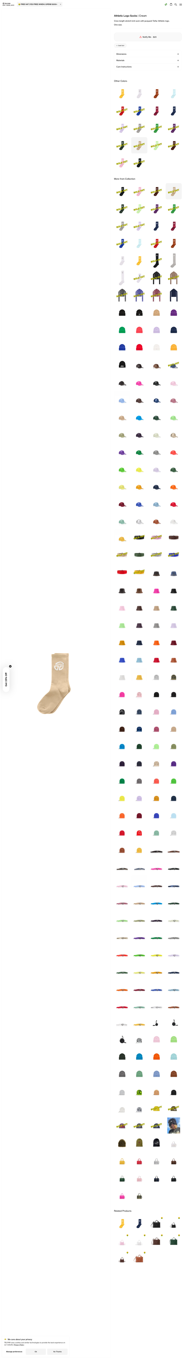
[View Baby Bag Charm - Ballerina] (139, 1177)
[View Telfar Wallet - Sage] (156, 831)
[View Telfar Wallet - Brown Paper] (156, 1091)
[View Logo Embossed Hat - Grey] (156, 451)
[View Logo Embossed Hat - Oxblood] (122, 503)
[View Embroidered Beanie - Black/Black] (122, 312)
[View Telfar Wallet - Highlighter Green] (174, 779)
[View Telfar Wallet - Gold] (156, 762)
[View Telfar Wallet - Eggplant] (122, 762)
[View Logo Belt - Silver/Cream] (139, 900)
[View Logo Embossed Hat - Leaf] (174, 468)
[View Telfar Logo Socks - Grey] (174, 260)
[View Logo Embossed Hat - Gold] (174, 433)
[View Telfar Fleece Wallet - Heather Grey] (156, 676)
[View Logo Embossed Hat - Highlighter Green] (122, 468)
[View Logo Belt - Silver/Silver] (156, 1004)
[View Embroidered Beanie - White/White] (156, 347)
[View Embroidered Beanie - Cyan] (139, 1056)
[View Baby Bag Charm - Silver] (156, 1160)
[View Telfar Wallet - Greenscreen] (122, 779)
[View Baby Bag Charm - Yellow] (122, 1160)
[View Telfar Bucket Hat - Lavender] (174, 624)
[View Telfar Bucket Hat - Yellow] (139, 676)
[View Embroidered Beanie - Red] (139, 347)
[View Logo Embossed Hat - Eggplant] (139, 433)
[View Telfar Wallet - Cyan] (122, 745)
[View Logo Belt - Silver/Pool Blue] (174, 987)
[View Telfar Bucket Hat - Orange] (156, 641)
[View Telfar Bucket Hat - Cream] (156, 606)
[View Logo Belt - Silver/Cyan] (156, 900)
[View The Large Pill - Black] (122, 1039)
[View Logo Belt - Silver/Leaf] (122, 970)
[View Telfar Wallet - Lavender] (139, 797)
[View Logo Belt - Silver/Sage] (139, 1004)
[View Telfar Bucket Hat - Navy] (139, 641)
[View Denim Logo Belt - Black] (122, 866)
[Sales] (166, 4)
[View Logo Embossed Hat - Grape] (122, 451)
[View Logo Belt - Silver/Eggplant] (156, 918)
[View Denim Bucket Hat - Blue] (174, 572)
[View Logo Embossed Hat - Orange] (174, 485)
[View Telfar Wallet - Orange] (122, 814)
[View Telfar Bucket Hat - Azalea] (156, 589)
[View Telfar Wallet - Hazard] (156, 779)
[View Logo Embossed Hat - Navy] (156, 485)
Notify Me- (148, 37)
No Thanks (57, 1352)
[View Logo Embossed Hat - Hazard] (174, 451)
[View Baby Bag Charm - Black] (174, 1177)
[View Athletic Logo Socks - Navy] (174, 111)
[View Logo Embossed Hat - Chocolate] (139, 399)
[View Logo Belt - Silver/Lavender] (174, 952)
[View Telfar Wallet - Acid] (174, 676)
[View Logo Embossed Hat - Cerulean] (122, 399)
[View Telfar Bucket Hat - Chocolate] (139, 606)
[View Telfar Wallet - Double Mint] (156, 745)
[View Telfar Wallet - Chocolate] (122, 727)
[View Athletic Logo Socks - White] (139, 93)
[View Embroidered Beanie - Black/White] (139, 312)
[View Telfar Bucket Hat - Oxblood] (174, 641)
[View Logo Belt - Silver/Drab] (139, 918)
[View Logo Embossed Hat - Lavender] (156, 468)
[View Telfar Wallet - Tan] (122, 849)
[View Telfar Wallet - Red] (122, 831)
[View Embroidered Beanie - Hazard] (139, 330)
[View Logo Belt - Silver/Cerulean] (139, 883)
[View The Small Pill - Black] (156, 1022)
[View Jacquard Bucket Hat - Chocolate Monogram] (139, 589)
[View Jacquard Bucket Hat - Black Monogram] (122, 589)
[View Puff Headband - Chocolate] (174, 537)
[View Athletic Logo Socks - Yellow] (122, 93)
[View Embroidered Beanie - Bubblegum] (156, 1039)
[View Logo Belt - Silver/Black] (174, 866)
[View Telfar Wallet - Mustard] (156, 797)
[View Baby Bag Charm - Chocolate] (174, 1160)
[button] (178, 54)
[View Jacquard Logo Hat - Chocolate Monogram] (156, 364)
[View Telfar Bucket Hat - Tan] (174, 658)
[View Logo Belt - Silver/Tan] (174, 1004)
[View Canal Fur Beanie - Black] (174, 1125)
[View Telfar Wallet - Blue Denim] (139, 710)
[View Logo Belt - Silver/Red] (122, 1004)
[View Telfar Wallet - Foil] (139, 1108)
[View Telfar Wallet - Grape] (174, 762)
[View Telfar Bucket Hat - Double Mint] (122, 624)
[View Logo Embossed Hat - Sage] (122, 520)
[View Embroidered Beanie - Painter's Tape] (122, 347)
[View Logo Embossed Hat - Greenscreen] (139, 451)
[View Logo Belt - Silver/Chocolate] (156, 883)
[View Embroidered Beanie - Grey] (122, 1073)
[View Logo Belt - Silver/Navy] (174, 970)
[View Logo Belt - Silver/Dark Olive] (174, 900)
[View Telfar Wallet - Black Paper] (174, 1091)
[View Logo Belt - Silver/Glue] (174, 918)
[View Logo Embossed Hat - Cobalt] (156, 399)
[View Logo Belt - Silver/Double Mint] (122, 918)
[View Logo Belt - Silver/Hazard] (122, 952)
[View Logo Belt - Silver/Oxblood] (139, 987)
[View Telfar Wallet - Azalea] (122, 693)
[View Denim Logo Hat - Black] (122, 381)
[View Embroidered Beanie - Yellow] (174, 347)
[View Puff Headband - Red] (122, 572)
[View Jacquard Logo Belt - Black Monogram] (156, 849)
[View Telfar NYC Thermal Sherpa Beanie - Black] (156, 1143)
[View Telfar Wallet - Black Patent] (122, 710)
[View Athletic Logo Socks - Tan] (156, 93)
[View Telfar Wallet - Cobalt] (139, 727)
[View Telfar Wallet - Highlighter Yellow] (122, 797)
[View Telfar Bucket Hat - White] (122, 676)
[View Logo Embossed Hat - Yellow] (122, 537)
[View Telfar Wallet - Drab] (174, 745)
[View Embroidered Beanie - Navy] (174, 330)
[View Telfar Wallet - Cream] (174, 727)
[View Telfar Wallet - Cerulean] (174, 710)
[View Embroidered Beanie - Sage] (139, 1073)
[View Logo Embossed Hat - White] (174, 520)
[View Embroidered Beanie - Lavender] (156, 330)
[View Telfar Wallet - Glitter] (122, 1091)
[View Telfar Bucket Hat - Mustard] (122, 641)
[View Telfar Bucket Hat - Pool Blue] (139, 658)
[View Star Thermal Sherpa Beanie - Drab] (139, 1143)
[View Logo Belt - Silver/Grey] (174, 935)
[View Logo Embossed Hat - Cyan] (139, 416)
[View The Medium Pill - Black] (174, 1022)
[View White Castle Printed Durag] (174, 295)
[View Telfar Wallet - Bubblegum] (156, 710)
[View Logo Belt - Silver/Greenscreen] (156, 935)
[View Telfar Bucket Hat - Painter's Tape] (122, 658)
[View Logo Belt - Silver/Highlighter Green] (139, 952)
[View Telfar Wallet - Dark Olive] (139, 745)
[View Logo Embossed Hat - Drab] (122, 433)
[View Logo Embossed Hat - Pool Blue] (156, 503)
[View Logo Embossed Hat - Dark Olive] (156, 416)
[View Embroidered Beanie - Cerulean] (156, 1073)
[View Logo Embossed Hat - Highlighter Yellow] (139, 468)
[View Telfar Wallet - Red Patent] (139, 831)
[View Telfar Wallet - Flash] (139, 762)
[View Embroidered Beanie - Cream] (156, 312)
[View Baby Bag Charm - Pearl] (174, 1143)
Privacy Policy (19, 1345)
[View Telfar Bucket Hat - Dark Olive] (174, 606)
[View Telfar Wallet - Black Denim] (174, 693)
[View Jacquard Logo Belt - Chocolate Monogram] (174, 849)
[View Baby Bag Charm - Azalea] (122, 1195)
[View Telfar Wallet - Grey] (139, 779)
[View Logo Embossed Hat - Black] (156, 381)
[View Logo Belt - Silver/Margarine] (139, 970)
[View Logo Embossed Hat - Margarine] (122, 485)
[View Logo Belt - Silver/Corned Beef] (122, 900)
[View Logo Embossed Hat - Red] (174, 503)
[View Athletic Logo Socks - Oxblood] (156, 111)
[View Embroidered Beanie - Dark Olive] (122, 1056)
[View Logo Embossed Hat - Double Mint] (174, 416)
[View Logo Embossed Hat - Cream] (122, 416)
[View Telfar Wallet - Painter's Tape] (156, 814)
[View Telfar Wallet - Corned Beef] (156, 727)
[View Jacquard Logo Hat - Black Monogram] (139, 364)
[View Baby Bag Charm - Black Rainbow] (156, 1177)
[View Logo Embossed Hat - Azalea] (139, 381)
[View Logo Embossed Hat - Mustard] (139, 485)
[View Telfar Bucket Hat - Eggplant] (139, 624)
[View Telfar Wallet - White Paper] (122, 1108)
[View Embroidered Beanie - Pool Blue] (174, 1056)
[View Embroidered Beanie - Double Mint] (174, 1039)
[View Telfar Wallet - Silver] (174, 831)
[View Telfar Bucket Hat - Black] (174, 589)
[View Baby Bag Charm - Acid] (139, 1195)
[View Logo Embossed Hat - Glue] (156, 433)
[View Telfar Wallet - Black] (156, 693)
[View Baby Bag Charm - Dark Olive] (122, 1177)
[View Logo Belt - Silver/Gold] (122, 935)
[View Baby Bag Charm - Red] (139, 1160)
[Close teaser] (10, 666)
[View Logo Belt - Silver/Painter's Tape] (156, 987)
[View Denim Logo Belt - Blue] (139, 866)
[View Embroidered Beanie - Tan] (174, 1073)
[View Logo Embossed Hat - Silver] (139, 520)
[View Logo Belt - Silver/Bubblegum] (122, 883)
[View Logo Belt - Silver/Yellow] (139, 1022)
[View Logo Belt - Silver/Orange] (122, 987)
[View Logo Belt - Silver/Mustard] (156, 970)
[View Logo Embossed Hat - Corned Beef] (174, 399)
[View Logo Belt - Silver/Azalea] (156, 866)
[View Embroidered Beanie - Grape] (174, 312)
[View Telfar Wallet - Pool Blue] (174, 814)
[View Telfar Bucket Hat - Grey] (156, 624)
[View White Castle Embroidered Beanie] (122, 364)
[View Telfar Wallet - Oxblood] (139, 814)
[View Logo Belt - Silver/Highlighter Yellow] (156, 952)
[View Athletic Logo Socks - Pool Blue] (174, 93)
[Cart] (171, 4)
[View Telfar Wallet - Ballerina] (139, 693)
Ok (36, 1352)
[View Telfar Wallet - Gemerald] (139, 1091)
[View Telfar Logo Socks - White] (122, 278)
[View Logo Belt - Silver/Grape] (139, 935)
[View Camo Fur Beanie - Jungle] (122, 1143)
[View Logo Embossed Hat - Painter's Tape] (139, 503)
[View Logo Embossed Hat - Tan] (156, 520)
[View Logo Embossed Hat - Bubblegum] (174, 381)
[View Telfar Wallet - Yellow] (139, 849)
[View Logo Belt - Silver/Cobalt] (174, 883)
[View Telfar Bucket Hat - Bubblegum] (122, 606)
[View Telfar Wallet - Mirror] (139, 1039)
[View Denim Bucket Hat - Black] (156, 572)
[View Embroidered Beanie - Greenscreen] (122, 330)
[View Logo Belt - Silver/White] (122, 1022)
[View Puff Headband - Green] (139, 554)
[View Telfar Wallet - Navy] (174, 797)
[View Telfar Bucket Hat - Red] (156, 658)
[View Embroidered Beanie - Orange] (156, 1056)
